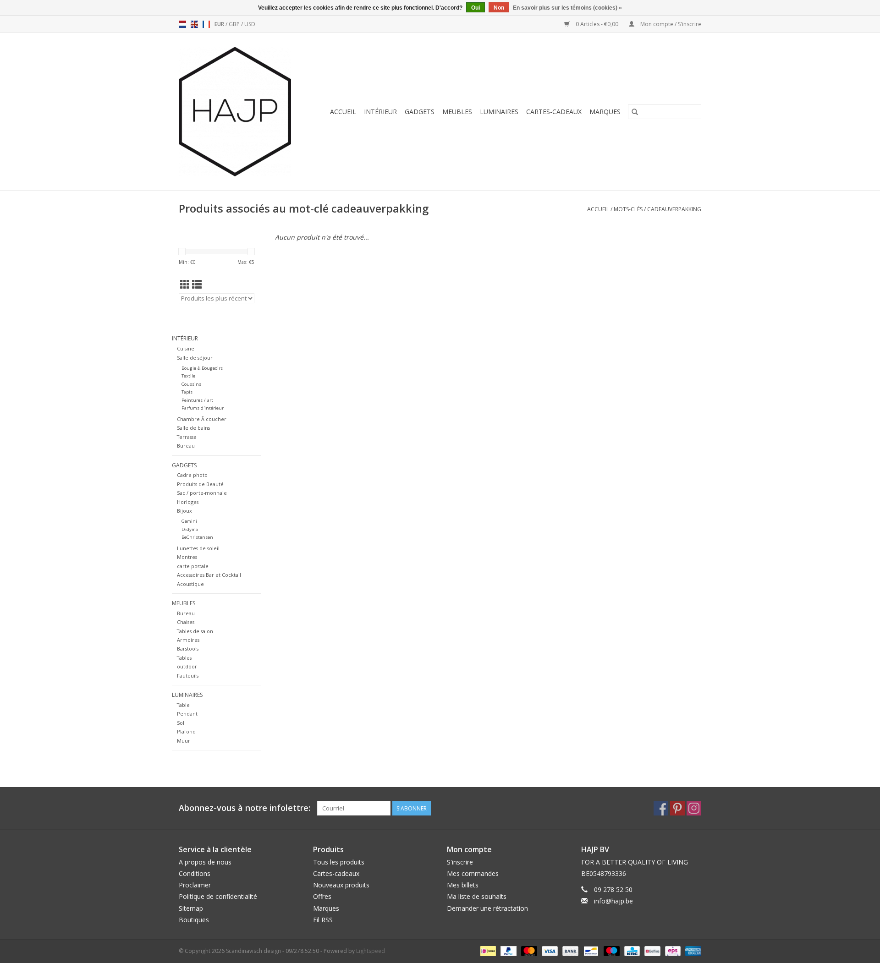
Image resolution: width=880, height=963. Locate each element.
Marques (605, 111)
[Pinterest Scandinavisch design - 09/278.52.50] (677, 808)
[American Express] (691, 950)
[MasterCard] (528, 950)
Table (183, 704)
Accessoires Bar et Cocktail (209, 574)
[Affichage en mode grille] (185, 284)
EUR (220, 24)
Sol (180, 722)
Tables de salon (195, 631)
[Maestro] (610, 950)
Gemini (189, 521)
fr (206, 24)
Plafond (186, 731)
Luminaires (499, 111)
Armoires (188, 639)
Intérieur (380, 111)
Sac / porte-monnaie (202, 492)
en (194, 24)
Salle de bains (193, 427)
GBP (235, 24)
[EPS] (672, 950)
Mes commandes (473, 873)
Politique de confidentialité (218, 896)
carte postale (193, 566)
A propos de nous (205, 862)
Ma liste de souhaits (476, 896)
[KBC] (631, 950)
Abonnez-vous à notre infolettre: (244, 808)
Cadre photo (192, 474)
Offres (322, 896)
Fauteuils (187, 675)
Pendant (187, 713)
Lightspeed (370, 951)
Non (499, 8)
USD (249, 24)
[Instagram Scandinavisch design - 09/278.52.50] (694, 808)
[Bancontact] (590, 950)
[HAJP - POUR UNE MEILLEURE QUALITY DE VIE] (239, 111)
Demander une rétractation (487, 908)
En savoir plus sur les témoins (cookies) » (567, 8)
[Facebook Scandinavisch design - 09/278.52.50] (661, 808)
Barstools (187, 648)
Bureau (186, 445)
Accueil (343, 111)
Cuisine (185, 348)
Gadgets (419, 111)
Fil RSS (323, 919)
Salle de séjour (195, 357)
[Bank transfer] (569, 950)
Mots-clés (628, 209)
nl (182, 24)
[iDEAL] (487, 950)
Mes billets (462, 885)
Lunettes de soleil (198, 548)
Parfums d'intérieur (203, 408)
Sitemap (191, 908)
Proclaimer (195, 885)
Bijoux (184, 510)
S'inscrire (460, 862)
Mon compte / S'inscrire (670, 24)
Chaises (185, 621)
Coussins (191, 384)
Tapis (187, 392)
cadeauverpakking (674, 209)
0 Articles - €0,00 (597, 24)
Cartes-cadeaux (554, 111)
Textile (188, 376)
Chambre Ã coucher (201, 419)
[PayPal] (507, 950)
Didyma (190, 529)
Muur (183, 740)
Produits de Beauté (200, 484)
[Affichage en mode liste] (197, 284)
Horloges (187, 501)
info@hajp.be (613, 901)
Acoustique (190, 583)
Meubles (457, 111)
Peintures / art (197, 400)
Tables (184, 657)
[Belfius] (651, 950)
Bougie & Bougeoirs (202, 368)
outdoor (187, 666)
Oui (475, 8)
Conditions (194, 873)
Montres (187, 556)
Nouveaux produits (341, 885)
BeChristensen (197, 537)
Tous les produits (338, 862)
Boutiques (194, 919)
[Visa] (549, 950)
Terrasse (187, 436)
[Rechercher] (635, 111)
